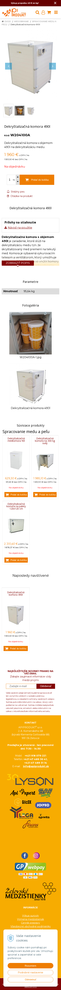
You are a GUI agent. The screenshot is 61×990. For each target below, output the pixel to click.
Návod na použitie (20, 227)
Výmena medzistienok (30, 919)
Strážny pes (17, 191)
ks (14, 180)
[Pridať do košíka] (16, 494)
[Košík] (49, 12)
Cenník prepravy (30, 922)
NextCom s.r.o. (30, 987)
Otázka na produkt (21, 196)
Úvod (7, 21)
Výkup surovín (30, 915)
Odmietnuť (30, 979)
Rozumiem (30, 965)
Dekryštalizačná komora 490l (15, 593)
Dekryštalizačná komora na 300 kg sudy (45, 441)
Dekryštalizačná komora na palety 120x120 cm (16, 506)
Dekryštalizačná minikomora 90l (16, 439)
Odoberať (46, 686)
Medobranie (21, 21)
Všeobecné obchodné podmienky (31, 926)
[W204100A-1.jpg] (30, 333)
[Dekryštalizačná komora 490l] (30, 64)
